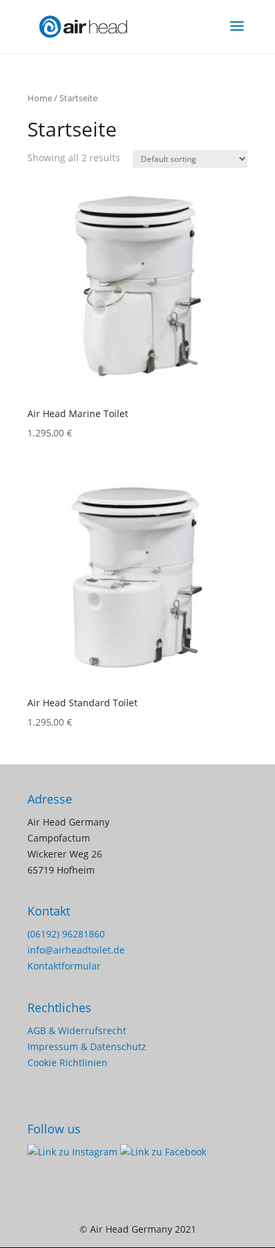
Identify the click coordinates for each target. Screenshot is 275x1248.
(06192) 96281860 (66, 934)
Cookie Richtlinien (67, 1062)
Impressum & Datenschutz (86, 1046)
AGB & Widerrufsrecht (76, 1030)
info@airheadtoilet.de (76, 949)
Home (39, 98)
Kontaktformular (64, 965)
